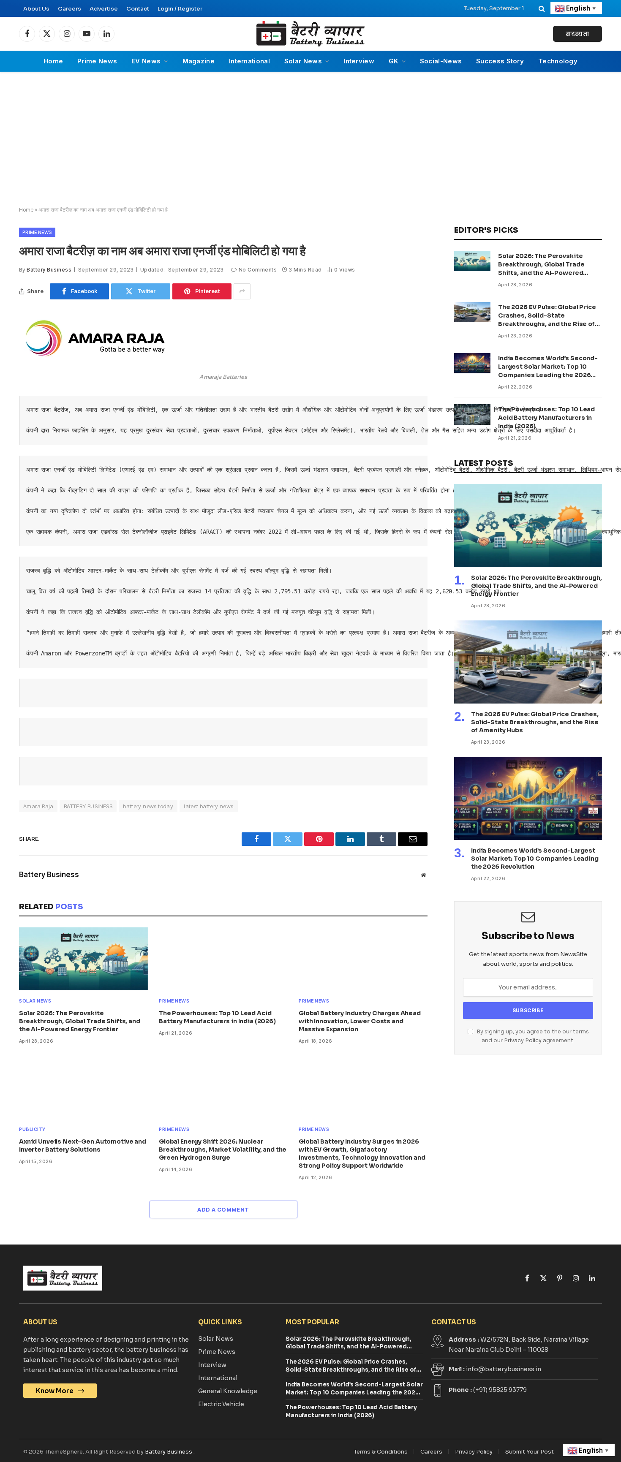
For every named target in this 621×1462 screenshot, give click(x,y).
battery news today (148, 806)
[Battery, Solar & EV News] (310, 34)
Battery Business (49, 269)
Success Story (500, 61)
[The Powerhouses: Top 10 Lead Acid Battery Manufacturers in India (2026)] (223, 958)
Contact (137, 8)
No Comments (258, 269)
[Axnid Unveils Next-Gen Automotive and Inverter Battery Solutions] (83, 1087)
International (249, 61)
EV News (146, 61)
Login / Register (180, 8)
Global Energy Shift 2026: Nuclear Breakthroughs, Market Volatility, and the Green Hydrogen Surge (222, 1149)
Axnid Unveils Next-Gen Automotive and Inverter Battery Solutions (82, 1145)
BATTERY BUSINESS (88, 806)
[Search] (542, 8)
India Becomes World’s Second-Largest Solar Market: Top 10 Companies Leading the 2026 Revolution (548, 366)
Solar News (303, 61)
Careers (69, 8)
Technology (557, 61)
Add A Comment (223, 1209)
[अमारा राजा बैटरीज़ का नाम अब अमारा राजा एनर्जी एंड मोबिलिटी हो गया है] (95, 364)
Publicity (32, 1129)
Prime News (97, 61)
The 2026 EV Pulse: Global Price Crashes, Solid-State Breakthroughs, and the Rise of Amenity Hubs (547, 315)
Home (53, 61)
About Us (36, 8)
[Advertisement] (310, 139)
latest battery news (208, 806)
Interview (358, 61)
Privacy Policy (523, 1040)
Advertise (104, 8)
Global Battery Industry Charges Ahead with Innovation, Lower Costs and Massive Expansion (360, 1021)
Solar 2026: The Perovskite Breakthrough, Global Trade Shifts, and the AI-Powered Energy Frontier (79, 1021)
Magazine (198, 61)
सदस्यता (577, 34)
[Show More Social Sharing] (242, 291)
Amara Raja (38, 806)
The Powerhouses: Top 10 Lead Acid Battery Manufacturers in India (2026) (217, 1017)
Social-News (441, 61)
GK (393, 61)
